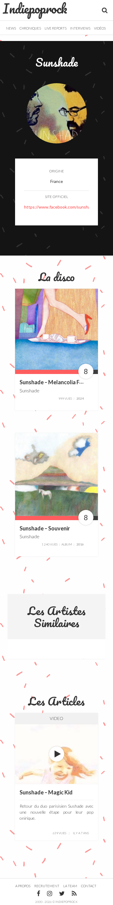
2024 (80, 398)
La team (70, 886)
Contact (88, 886)
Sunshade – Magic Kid (46, 792)
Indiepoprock (35, 8)
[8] (56, 328)
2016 (80, 544)
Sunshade (29, 390)
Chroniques (30, 28)
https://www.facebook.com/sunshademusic (65, 206)
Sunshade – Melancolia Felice (55, 382)
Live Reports (56, 28)
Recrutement (46, 886)
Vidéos (100, 28)
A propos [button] (22, 886)
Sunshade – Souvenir (45, 528)
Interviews (80, 28)
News (11, 28)
